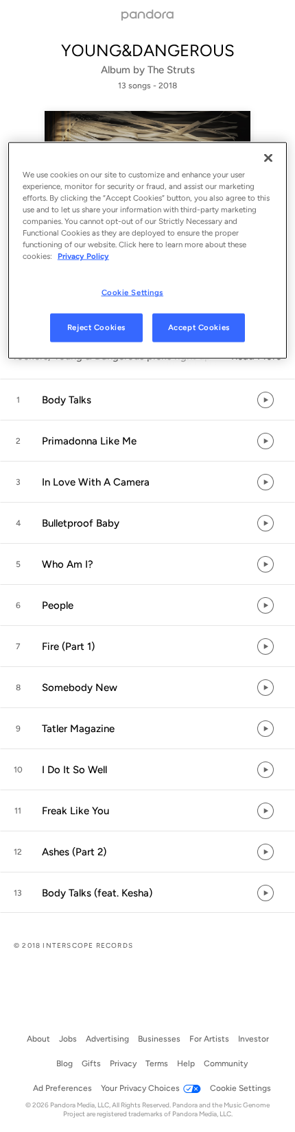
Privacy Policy (83, 256)
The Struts (171, 70)
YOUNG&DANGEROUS (148, 50)
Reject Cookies (96, 327)
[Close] (268, 158)
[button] (147, 399)
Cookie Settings (133, 292)
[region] (148, 251)
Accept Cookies (199, 327)
